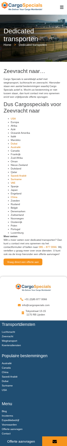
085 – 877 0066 (48, 247)
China (14, 197)
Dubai (14, 143)
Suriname (16, 179)
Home (7, 44)
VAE (13, 182)
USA (13, 118)
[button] (61, 7)
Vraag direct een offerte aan (23, 262)
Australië (16, 147)
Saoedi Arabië (18, 175)
